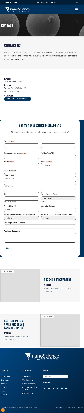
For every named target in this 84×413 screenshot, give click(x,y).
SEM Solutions (27, 380)
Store (47, 2)
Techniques (5, 380)
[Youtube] (17, 2)
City (5, 194)
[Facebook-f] (10, 2)
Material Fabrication (29, 384)
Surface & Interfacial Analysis (29, 389)
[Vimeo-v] (12, 2)
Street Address (9, 178)
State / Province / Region (49, 194)
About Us (4, 384)
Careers (3, 387)
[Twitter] (8, 2)
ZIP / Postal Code (10, 202)
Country (43, 201)
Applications (5, 376)
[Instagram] (15, 2)
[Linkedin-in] (6, 2)
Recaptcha (59, 407)
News (3, 391)
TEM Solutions (27, 393)
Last (42, 149)
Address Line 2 (9, 186)
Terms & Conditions (77, 407)
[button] (77, 2)
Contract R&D (40, 2)
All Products (26, 376)
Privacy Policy (67, 407)
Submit (8, 248)
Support (53, 2)
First (5, 149)
